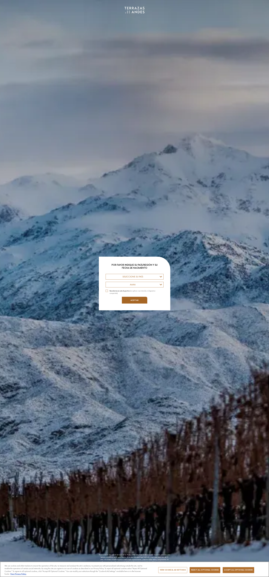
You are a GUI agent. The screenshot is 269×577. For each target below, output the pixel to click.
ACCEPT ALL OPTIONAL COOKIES (238, 570)
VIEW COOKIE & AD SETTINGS (173, 570)
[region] (134, 569)
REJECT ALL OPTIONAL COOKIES (205, 570)
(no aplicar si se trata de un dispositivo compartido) (132, 292)
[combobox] (135, 276)
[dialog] (134, 288)
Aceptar (134, 300)
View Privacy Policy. (18, 574)
